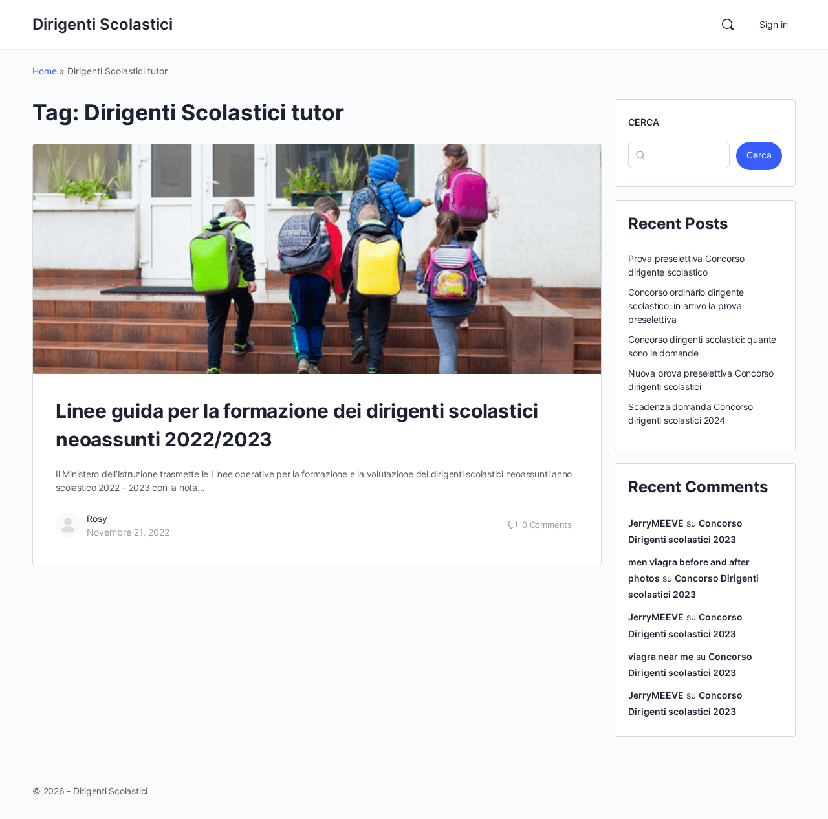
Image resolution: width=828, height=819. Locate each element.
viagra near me (660, 656)
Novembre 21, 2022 (128, 532)
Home (44, 70)
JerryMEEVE (656, 523)
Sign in (773, 24)
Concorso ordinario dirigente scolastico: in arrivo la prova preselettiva (686, 306)
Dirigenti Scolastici (102, 24)
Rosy (97, 518)
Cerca (643, 121)
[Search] (728, 24)
